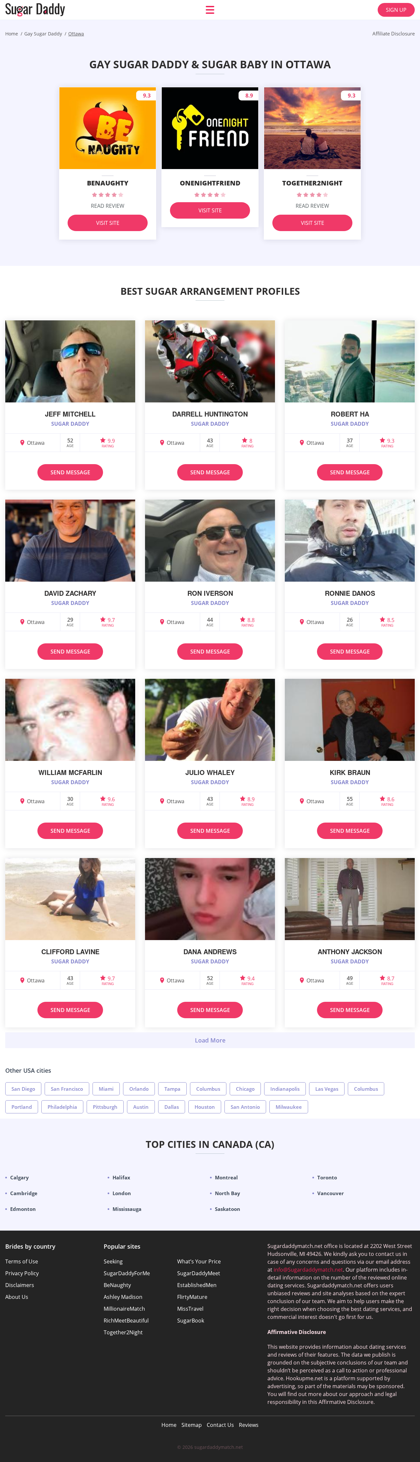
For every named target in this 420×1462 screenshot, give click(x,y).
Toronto (327, 1177)
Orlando (139, 1089)
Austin (141, 1107)
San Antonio (245, 1107)
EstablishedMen (197, 1285)
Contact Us (220, 1425)
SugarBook (190, 1320)
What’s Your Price (199, 1261)
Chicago (245, 1089)
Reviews (249, 1425)
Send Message (70, 472)
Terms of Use (21, 1261)
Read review (107, 205)
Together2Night (123, 1332)
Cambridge (23, 1193)
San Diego (23, 1089)
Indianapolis (285, 1089)
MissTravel (190, 1308)
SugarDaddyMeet (198, 1273)
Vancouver (330, 1193)
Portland (21, 1107)
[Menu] (210, 10)
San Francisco (67, 1089)
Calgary (19, 1177)
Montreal (226, 1177)
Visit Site (107, 222)
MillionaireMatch (124, 1308)
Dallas (171, 1107)
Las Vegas (326, 1089)
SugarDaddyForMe (127, 1273)
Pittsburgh (105, 1107)
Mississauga (127, 1209)
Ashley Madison (123, 1297)
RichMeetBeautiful (126, 1320)
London (122, 1193)
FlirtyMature (192, 1297)
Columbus (208, 1089)
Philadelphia (62, 1107)
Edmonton (23, 1209)
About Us (16, 1297)
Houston (205, 1107)
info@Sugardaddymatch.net (308, 1269)
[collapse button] (210, 1040)
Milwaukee (289, 1107)
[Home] (44, 9)
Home (169, 1425)
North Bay (227, 1193)
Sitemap (191, 1425)
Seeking (113, 1261)
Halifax (121, 1177)
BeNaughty (117, 1285)
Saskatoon (227, 1209)
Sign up (396, 9)
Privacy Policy (22, 1273)
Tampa (172, 1089)
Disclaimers (19, 1285)
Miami (106, 1089)
